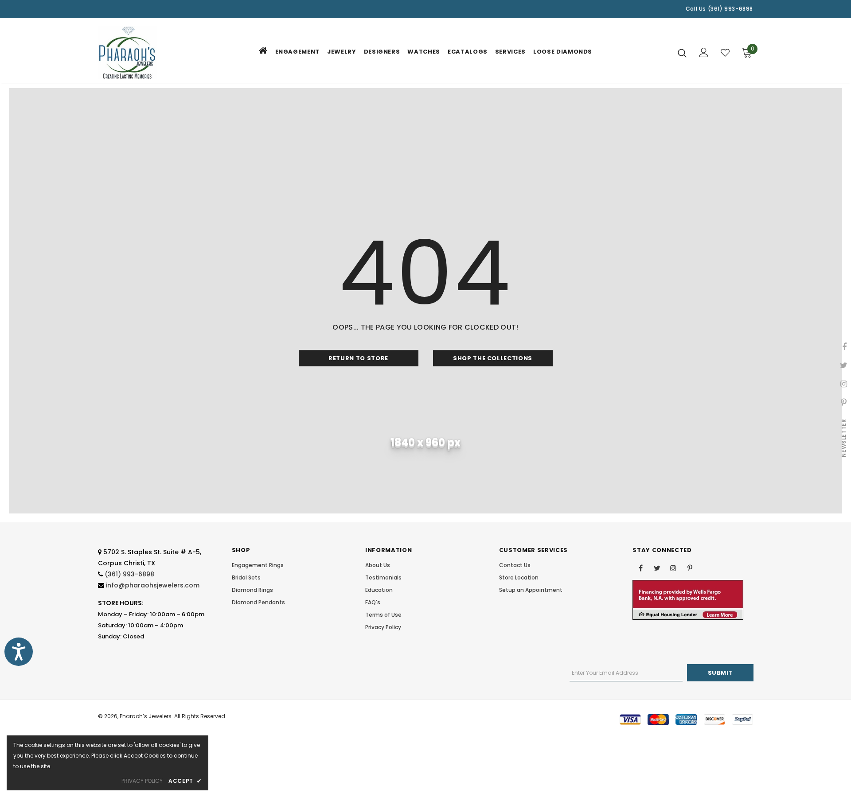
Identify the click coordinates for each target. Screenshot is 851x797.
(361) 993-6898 (129, 574)
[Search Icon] (682, 52)
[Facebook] (640, 567)
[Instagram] (673, 567)
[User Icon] (704, 52)
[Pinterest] (690, 567)
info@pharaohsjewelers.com (152, 585)
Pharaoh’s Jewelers (146, 716)
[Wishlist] (725, 52)
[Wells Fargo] (687, 599)
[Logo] (150, 52)
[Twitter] (657, 567)
